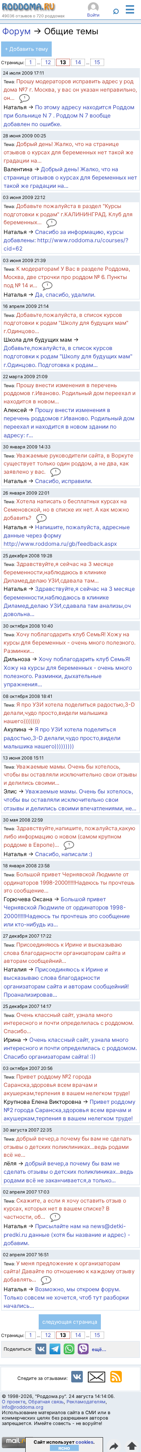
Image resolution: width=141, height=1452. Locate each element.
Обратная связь (46, 1401)
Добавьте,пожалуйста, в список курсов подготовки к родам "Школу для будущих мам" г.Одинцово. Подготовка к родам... (68, 356)
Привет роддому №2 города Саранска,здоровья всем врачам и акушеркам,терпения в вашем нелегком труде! (70, 1110)
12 (48, 62)
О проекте (13, 1401)
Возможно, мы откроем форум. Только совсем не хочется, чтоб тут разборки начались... (66, 1298)
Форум (16, 31)
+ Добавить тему (26, 49)
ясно (64, 1448)
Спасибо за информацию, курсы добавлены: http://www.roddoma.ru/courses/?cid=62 (66, 240)
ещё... (99, 1349)
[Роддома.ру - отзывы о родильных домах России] (29, 9)
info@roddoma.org (22, 1407)
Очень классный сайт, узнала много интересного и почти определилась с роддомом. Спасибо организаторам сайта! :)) (70, 1048)
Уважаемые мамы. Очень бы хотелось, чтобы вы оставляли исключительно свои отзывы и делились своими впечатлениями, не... (70, 800)
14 (78, 62)
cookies (84, 1442)
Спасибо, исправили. (63, 481)
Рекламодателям (86, 1401)
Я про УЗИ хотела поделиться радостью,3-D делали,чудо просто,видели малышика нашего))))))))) (62, 738)
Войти (93, 15)
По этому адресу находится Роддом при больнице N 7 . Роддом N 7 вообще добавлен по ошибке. (69, 116)
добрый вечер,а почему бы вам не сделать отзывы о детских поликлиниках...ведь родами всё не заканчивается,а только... (68, 1172)
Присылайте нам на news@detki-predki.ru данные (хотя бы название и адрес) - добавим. (67, 1235)
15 (97, 62)
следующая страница (69, 1322)
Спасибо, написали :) (64, 854)
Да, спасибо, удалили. (65, 294)
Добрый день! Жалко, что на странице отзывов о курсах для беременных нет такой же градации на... (70, 178)
